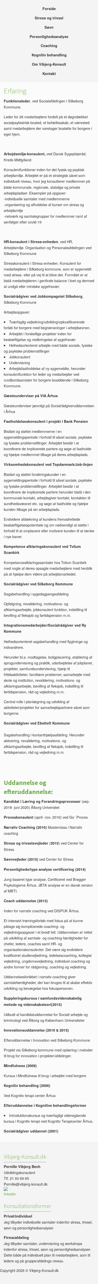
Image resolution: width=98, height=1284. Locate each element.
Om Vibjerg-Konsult (49, 64)
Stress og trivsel (49, 17)
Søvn (49, 27)
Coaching (49, 45)
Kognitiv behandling (49, 54)
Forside (49, 8)
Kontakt (49, 73)
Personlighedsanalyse (49, 36)
